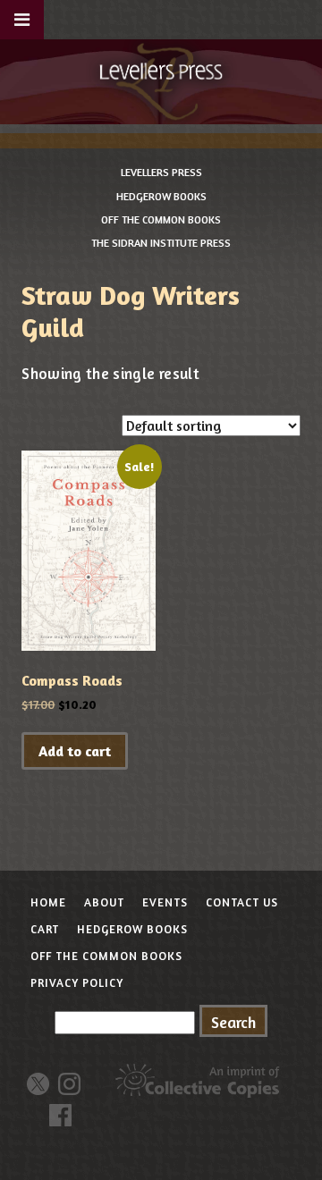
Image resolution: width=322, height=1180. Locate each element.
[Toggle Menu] (22, 19)
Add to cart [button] (74, 751)
